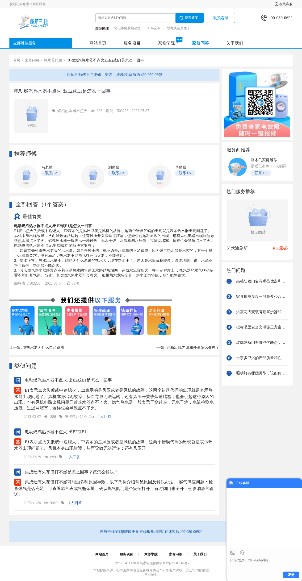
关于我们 (234, 43)
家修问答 (200, 43)
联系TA (51, 173)
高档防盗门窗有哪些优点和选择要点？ (258, 281)
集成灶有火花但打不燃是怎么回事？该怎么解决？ (71, 472)
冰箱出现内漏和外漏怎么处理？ (193, 347)
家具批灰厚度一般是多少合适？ (258, 297)
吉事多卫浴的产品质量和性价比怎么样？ (258, 358)
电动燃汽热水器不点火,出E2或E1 (55, 431)
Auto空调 (153, 28)
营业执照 (151, 574)
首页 (17, 60)
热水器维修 (53, 60)
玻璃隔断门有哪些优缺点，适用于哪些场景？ (258, 342)
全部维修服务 (24, 43)
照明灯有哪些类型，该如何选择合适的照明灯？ (258, 373)
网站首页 (97, 43)
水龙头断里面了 (178, 28)
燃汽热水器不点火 (72, 111)
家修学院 (166, 43)
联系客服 (220, 18)
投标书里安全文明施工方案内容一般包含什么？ (258, 327)
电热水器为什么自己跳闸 (43, 347)
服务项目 (132, 43)
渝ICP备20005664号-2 (175, 563)
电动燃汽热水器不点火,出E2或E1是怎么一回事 (68, 380)
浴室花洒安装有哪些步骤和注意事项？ (258, 312)
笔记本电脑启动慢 (127, 28)
